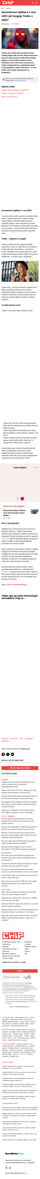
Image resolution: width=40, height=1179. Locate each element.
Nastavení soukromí (9, 953)
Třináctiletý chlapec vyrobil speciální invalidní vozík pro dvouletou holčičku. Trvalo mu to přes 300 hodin (19, 1085)
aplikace (5, 738)
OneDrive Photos (13, 1048)
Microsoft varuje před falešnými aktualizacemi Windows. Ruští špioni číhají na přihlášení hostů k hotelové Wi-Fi (19, 857)
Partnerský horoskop (16, 1019)
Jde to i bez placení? (9, 96)
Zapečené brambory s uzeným (17, 1040)
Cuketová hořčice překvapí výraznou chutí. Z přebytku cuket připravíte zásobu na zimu (19, 1122)
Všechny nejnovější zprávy (20, 768)
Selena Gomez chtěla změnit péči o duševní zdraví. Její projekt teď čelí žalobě (19, 1135)
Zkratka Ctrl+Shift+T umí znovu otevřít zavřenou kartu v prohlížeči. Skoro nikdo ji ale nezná (19, 1073)
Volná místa (6, 944)
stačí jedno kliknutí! (20, 80)
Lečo (14, 1038)
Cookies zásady (7, 958)
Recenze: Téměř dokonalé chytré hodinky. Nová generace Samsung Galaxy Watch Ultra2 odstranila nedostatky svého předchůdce (19, 835)
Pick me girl (28, 1019)
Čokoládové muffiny (15, 1032)
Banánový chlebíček (29, 1032)
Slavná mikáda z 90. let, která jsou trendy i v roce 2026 (19, 1140)
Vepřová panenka (22, 1030)
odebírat (20, 971)
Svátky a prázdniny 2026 (21, 1023)
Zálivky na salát (29, 1034)
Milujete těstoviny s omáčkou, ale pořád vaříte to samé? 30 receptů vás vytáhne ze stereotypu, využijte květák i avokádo (19, 1115)
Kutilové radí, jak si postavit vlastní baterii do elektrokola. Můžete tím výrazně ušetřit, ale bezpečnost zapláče (19, 1091)
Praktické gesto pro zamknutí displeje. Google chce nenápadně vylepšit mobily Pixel (18, 1079)
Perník (10, 1038)
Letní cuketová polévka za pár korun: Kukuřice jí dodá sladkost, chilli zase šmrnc (18, 1129)
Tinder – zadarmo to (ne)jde (12, 93)
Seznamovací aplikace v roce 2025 (15, 90)
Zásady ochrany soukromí (11, 956)
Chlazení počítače (22, 1044)
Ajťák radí (9, 1023)
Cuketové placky (7, 1036)
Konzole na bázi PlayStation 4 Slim (24, 1052)
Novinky (8, 8)
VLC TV (23, 1054)
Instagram (6, 572)
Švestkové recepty (23, 1038)
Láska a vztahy (24, 1021)
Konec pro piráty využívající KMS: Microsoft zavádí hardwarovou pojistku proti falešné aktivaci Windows (19, 883)
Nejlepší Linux (14, 1056)
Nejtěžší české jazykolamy (10, 1021)
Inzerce (27, 951)
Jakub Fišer (5, 24)
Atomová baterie (7, 1052)
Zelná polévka (18, 1036)
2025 (21, 738)
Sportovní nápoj (18, 1034)
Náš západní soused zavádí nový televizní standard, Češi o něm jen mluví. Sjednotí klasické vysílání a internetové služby (19, 804)
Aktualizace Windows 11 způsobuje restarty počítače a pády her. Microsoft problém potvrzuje (19, 1097)
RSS (26, 953)
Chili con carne (6, 1034)
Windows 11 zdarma (16, 1050)
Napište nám (25, 749)
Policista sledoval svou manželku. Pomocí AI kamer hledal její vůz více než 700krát (18, 1067)
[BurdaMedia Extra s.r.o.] (13, 935)
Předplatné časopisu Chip (11, 942)
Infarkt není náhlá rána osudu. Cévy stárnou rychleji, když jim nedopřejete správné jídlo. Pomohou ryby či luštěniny (20, 1108)
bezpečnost (6, 853)
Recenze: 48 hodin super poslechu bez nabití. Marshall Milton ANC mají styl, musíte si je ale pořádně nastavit (18, 821)
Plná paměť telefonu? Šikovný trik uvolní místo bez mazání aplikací (14, 512)
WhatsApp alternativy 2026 (19, 1026)
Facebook (5, 539)
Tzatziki (26, 1036)
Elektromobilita (6, 1054)
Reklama (5, 946)
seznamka (14, 738)
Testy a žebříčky (8, 816)
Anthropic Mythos (29, 1050)
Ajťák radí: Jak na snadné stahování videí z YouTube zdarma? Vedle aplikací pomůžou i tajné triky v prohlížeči (19, 918)
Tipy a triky (6, 890)
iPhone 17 (16, 1054)
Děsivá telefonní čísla (21, 1017)
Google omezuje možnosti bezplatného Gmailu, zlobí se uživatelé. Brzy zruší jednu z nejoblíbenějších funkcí (18, 784)
